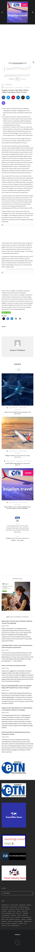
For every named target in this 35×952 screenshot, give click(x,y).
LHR (7, 919)
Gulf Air (25, 915)
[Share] (3, 97)
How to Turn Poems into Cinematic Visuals (14, 665)
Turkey (21, 923)
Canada (4, 911)
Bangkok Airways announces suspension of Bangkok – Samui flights (17, 538)
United (4, 925)
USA (9, 925)
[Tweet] (8, 97)
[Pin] (13, 97)
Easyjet (25, 911)
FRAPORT (13, 915)
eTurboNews (25, 616)
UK (26, 923)
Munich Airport (15, 919)
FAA (14, 913)
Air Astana (14, 904)
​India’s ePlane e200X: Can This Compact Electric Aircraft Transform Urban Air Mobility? (17, 507)
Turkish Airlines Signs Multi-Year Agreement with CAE (17, 464)
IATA (12, 917)
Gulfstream (6, 917)
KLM (3, 919)
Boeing (28, 909)
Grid (19, 915)
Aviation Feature (19, 87)
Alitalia (12, 909)
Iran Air (18, 917)
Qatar (10, 921)
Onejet (24, 919)
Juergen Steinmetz (13, 407)
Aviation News (19, 461)
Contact (17, 934)
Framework (5, 915)
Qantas (4, 921)
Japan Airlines (26, 917)
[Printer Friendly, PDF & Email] (6, 313)
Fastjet (19, 913)
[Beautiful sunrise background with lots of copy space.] (17, 433)
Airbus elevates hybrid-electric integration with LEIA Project (17, 412)
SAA (3, 923)
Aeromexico (6, 904)
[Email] (23, 97)
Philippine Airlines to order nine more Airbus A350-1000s (17, 456)
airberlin (22, 904)
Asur (17, 909)
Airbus (29, 904)
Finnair (26, 913)
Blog (22, 909)
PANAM (30, 919)
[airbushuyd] (17, 389)
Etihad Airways (7, 913)
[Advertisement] (17, 42)
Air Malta (5, 909)
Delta (19, 911)
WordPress (15, 925)
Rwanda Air (28, 921)
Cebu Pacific (12, 911)
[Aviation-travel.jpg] (17, 484)
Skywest (14, 923)
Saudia (8, 923)
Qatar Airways (18, 921)
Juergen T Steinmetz (9, 87)
